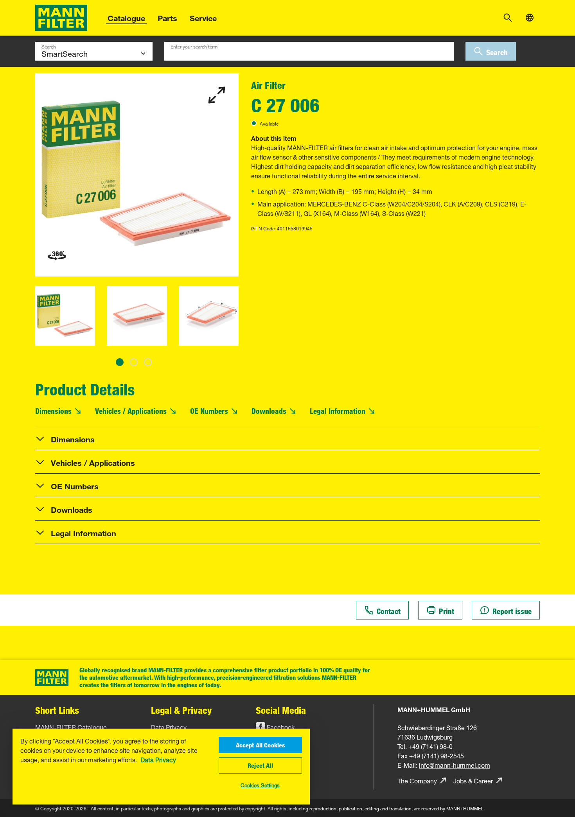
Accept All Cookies (260, 745)
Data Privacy (158, 759)
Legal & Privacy (181, 710)
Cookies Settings (260, 784)
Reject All (260, 765)
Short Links (57, 710)
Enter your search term (194, 46)
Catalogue (126, 17)
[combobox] (309, 51)
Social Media (281, 710)
